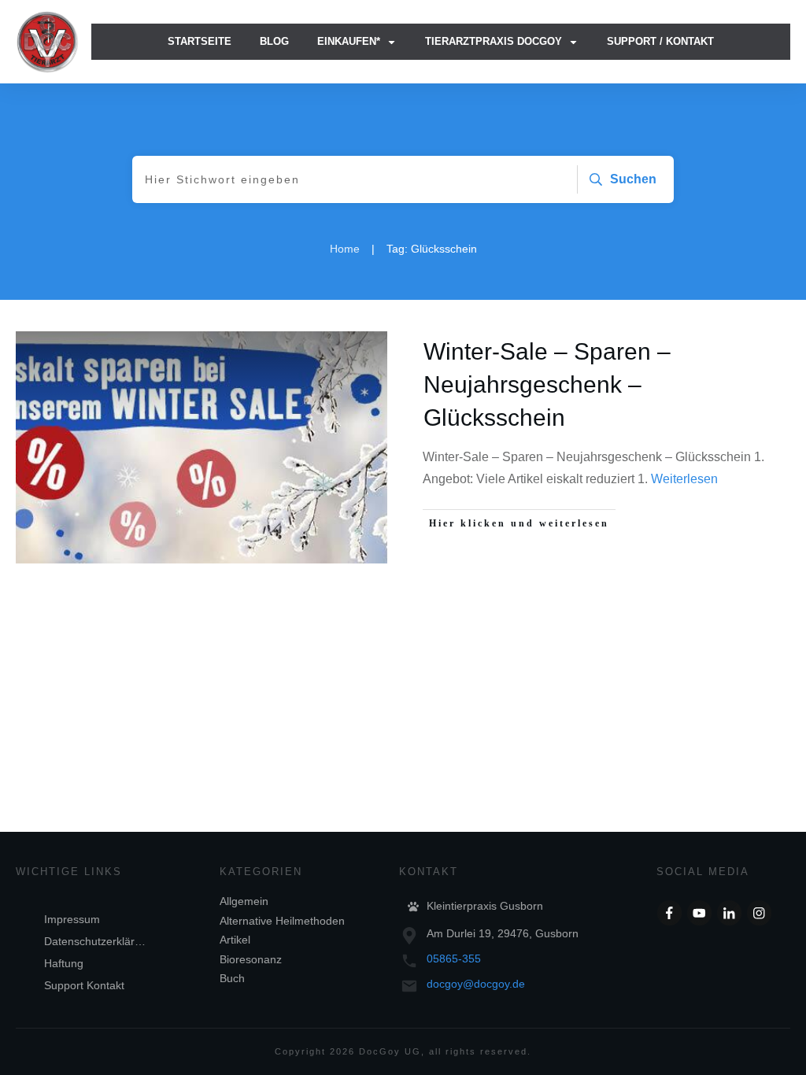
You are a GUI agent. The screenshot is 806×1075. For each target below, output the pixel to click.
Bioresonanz (251, 959)
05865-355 (454, 958)
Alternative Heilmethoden (282, 920)
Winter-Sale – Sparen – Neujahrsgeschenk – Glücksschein (547, 384)
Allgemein (244, 901)
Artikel (235, 939)
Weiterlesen (684, 479)
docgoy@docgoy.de (476, 983)
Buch (232, 978)
